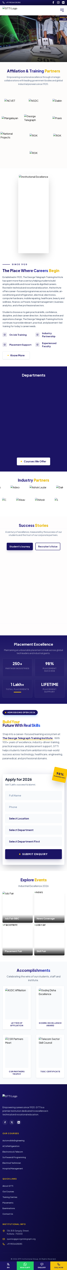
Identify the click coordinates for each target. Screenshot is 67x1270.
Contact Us (7, 1214)
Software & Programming (14, 1157)
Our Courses (8, 1191)
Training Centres (9, 1197)
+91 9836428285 (14, 1244)
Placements (7, 1203)
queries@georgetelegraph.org (21, 1239)
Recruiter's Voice (47, 546)
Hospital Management (12, 1168)
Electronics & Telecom (12, 1152)
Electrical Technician (11, 1163)
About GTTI (7, 1186)
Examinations (8, 1208)
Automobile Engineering (13, 1140)
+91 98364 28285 (13, 2)
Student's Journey (20, 546)
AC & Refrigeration (10, 1146)
